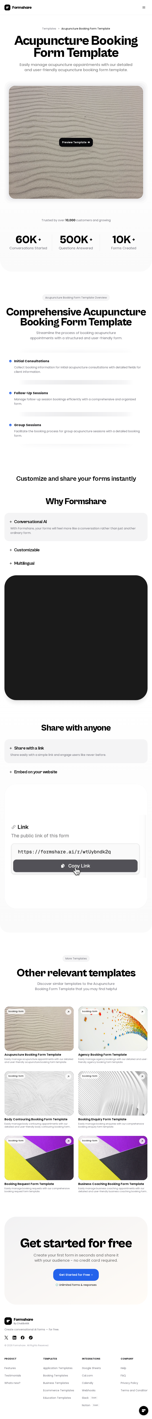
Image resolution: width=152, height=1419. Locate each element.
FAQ (123, 1375)
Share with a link (29, 748)
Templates (49, 28)
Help (123, 1368)
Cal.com (87, 1375)
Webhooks (88, 1390)
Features (10, 1368)
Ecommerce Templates (58, 1390)
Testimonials (12, 1375)
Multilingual (24, 563)
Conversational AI (30, 521)
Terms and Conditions (135, 1390)
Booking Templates (55, 1375)
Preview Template (74, 142)
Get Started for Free (78, 1277)
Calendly (87, 1383)
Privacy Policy (129, 1383)
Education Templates (57, 1398)
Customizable (27, 550)
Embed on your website (35, 772)
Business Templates (56, 1383)
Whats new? (12, 1383)
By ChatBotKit (21, 1323)
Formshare (19, 1345)
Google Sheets (91, 1368)
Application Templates (57, 1368)
